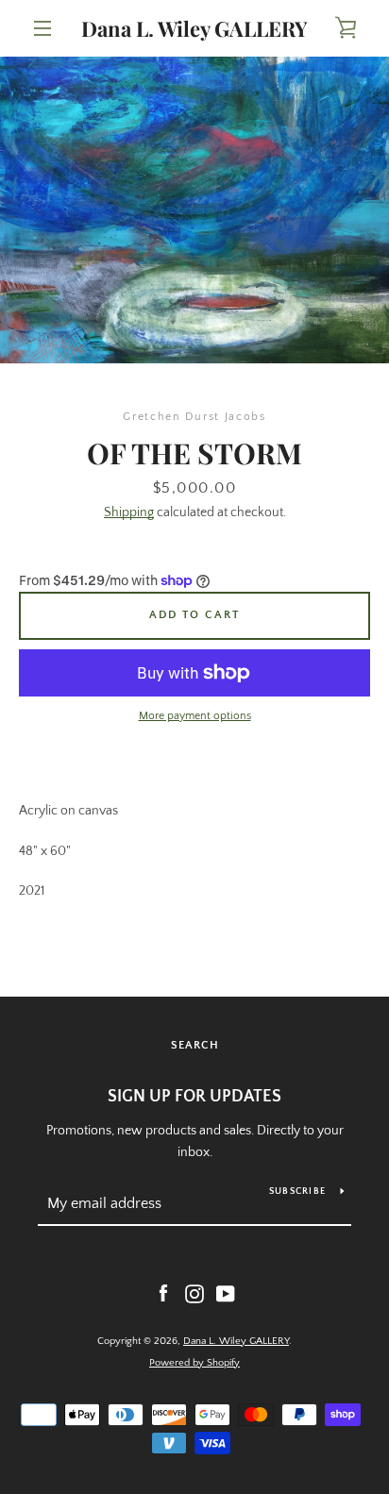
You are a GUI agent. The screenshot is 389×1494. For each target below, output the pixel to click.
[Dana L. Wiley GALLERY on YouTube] (225, 1293)
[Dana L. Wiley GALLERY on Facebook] (163, 1293)
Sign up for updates (194, 1096)
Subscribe (297, 1191)
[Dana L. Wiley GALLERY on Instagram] (194, 1293)
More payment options (195, 716)
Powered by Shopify (194, 1362)
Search (195, 1045)
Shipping (129, 512)
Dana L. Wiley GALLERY (194, 28)
